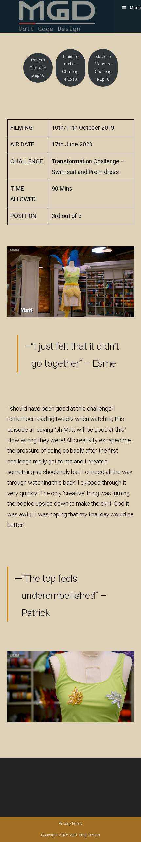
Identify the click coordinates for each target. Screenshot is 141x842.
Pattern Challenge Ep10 (38, 68)
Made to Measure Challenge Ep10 (103, 68)
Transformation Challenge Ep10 (70, 68)
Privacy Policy (70, 823)
